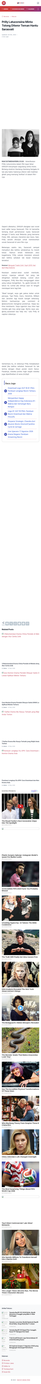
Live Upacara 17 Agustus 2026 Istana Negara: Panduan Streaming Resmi (20, 434)
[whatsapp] (15, 623)
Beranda (6, 1360)
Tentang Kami (8, 1369)
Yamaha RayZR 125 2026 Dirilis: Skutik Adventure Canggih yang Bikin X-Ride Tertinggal (22, 1314)
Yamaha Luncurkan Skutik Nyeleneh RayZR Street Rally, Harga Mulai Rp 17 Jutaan (23, 1323)
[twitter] (11, 623)
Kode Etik (6, 1372)
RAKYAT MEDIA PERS (23, 1380)
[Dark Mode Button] (38, 3)
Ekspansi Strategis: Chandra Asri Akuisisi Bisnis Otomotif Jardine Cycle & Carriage (21, 424)
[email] (27, 623)
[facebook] (7, 623)
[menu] (4, 3)
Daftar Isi (6, 1366)
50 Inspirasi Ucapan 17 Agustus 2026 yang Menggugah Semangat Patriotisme (23, 1346)
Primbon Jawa (8, 1363)
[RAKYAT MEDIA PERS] (20, 3)
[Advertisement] (20, 61)
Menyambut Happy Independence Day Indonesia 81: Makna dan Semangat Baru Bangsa (21, 402)
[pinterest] (23, 623)
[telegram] (19, 623)
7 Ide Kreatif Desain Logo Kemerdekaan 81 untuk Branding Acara (23, 1338)
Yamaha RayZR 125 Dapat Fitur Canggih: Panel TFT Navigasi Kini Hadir (22, 1331)
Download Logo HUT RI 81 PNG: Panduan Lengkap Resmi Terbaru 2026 (22, 391)
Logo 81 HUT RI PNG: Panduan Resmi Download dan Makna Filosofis (21, 414)
